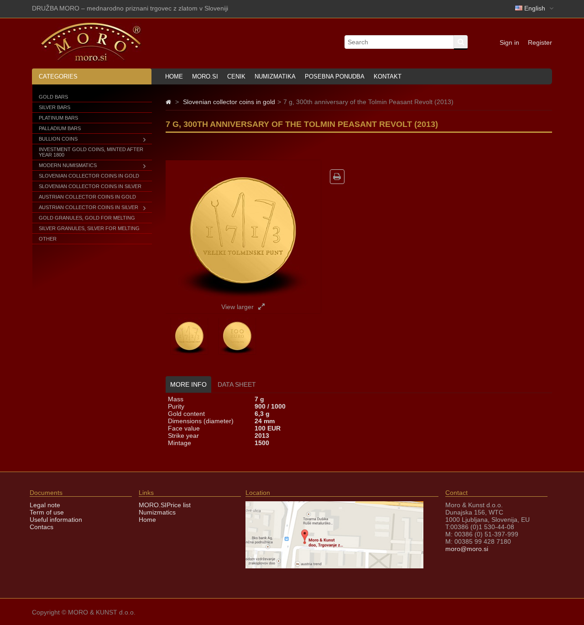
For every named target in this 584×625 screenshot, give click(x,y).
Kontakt (388, 76)
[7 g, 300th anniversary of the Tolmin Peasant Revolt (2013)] (189, 352)
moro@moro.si (466, 548)
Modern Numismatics (68, 165)
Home (174, 76)
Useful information (56, 519)
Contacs (41, 526)
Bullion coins (58, 139)
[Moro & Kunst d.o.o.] (91, 59)
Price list (179, 505)
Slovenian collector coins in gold (89, 176)
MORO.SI (153, 505)
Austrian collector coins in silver (88, 207)
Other (48, 239)
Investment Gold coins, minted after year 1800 (91, 152)
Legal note (45, 505)
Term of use (47, 512)
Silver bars (54, 107)
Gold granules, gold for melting (87, 218)
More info (188, 384)
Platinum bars (58, 118)
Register (540, 42)
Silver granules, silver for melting (89, 228)
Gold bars (53, 97)
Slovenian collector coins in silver (90, 186)
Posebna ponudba (335, 76)
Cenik (236, 76)
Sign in (509, 42)
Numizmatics (157, 512)
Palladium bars (60, 128)
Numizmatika (275, 76)
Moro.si (205, 76)
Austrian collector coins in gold (87, 197)
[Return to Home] (168, 101)
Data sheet (237, 384)
